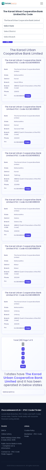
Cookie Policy (29, 430)
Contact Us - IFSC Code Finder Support (10, 453)
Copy (28, 96)
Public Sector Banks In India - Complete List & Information (11, 446)
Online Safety (6, 434)
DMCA (3, 430)
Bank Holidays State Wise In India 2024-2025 (10, 439)
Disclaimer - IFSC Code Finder (33, 435)
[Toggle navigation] (42, 3)
